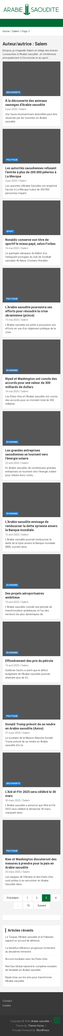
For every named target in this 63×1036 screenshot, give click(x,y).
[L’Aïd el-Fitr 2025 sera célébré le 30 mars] (31, 769)
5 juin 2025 (11, 109)
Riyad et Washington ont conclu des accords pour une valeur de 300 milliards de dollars (31, 383)
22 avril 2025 (12, 463)
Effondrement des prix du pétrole (29, 661)
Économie (12, 370)
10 (28, 905)
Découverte (13, 92)
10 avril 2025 (12, 602)
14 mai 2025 (12, 391)
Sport (9, 231)
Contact (7, 1000)
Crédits (7, 1005)
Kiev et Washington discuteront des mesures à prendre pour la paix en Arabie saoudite (31, 863)
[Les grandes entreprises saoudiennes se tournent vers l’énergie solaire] (31, 428)
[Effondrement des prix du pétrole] (31, 639)
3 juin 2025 (11, 180)
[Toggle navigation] (7, 23)
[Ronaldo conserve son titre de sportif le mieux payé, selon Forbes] (31, 217)
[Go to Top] (56, 1020)
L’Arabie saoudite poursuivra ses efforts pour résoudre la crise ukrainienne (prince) (28, 311)
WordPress (42, 1030)
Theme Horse (36, 1025)
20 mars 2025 (12, 871)
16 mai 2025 (12, 248)
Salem (22, 109)
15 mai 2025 (12, 319)
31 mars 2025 (12, 732)
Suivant (42, 905)
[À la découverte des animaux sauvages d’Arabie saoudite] (31, 78)
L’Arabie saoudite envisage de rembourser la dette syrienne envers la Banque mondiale (31, 526)
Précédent (13, 897)
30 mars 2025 (12, 800)
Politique (12, 160)
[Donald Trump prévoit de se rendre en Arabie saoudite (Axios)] (31, 702)
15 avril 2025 (12, 534)
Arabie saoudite (40, 1021)
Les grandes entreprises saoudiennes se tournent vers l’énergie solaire (26, 454)
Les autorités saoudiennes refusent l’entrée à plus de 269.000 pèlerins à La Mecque (30, 172)
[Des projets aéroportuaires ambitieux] (31, 571)
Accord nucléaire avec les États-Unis (26, 959)
